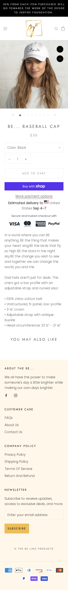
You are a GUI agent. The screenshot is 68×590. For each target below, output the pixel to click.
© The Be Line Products (34, 549)
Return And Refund (20, 476)
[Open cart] (63, 28)
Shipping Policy (16, 461)
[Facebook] (6, 395)
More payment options (34, 196)
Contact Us (13, 432)
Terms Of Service (18, 468)
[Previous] (13, 115)
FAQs (9, 417)
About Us (12, 425)
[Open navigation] (5, 28)
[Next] (55, 115)
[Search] (56, 28)
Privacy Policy (15, 454)
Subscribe (17, 528)
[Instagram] (15, 395)
